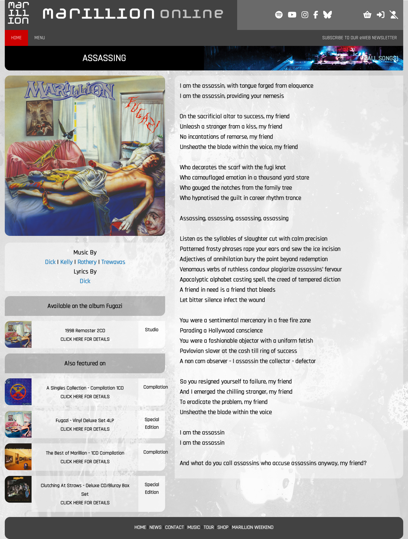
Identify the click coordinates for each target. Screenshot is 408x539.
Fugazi (114, 306)
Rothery (87, 262)
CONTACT (174, 527)
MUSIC (193, 527)
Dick (50, 262)
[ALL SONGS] (382, 58)
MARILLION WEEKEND (252, 527)
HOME (16, 38)
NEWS (155, 527)
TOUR (209, 527)
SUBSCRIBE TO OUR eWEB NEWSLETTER (359, 38)
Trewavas (113, 262)
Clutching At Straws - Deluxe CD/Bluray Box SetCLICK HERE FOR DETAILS (85, 494)
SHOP (223, 527)
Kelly (66, 262)
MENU (39, 38)
